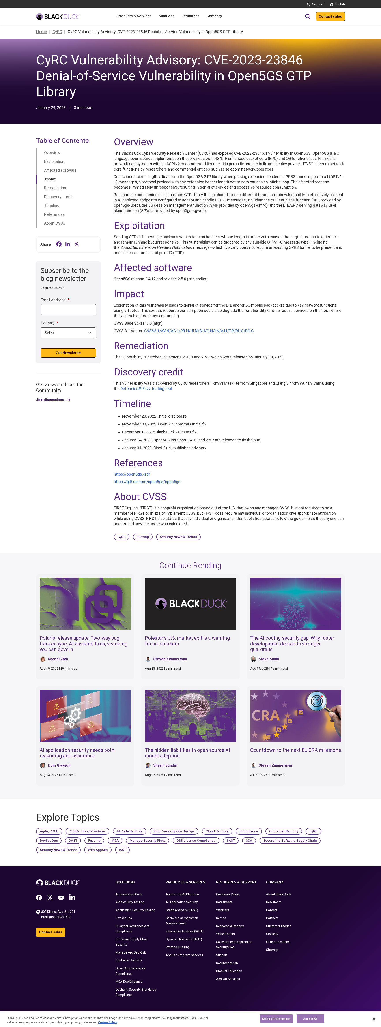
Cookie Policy (107, 1022)
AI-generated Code (129, 894)
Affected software (60, 170)
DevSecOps (49, 841)
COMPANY (274, 882)
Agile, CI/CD (49, 831)
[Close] (374, 1019)
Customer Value (227, 894)
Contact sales (330, 16)
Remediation (55, 188)
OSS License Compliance (196, 841)
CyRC (122, 537)
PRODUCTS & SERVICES (185, 882)
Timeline (51, 205)
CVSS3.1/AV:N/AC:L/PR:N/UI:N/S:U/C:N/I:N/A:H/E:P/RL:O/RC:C (199, 330)
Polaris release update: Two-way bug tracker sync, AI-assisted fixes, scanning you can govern (83, 643)
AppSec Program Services (184, 955)
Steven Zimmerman (170, 659)
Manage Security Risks (147, 841)
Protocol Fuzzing (178, 947)
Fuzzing (143, 537)
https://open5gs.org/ (132, 474)
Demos (221, 918)
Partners (272, 918)
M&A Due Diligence (129, 981)
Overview (52, 152)
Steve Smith (269, 659)
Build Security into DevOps (174, 831)
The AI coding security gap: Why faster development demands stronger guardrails (292, 643)
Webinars (222, 910)
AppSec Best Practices (87, 831)
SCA (249, 841)
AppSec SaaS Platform (182, 894)
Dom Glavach (59, 765)
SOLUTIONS (125, 882)
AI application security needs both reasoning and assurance (77, 753)
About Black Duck (278, 894)
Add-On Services (228, 979)
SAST (231, 841)
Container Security (283, 831)
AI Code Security (129, 831)
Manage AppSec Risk (131, 952)
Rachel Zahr (58, 659)
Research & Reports (230, 926)
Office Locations (278, 942)
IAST (122, 850)
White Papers (225, 934)
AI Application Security (182, 902)
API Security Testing (130, 902)
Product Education (229, 971)
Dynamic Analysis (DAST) (184, 939)
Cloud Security (217, 831)
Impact (50, 179)
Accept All (310, 1018)
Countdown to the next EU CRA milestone (295, 750)
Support (317, 4)
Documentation (227, 963)
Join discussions (50, 400)
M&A (115, 841)
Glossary (272, 934)
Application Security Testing (135, 910)
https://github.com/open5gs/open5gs (147, 481)
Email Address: (55, 300)
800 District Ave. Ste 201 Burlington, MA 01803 (58, 914)
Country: (49, 323)
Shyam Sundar (165, 765)
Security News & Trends (178, 537)
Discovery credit (58, 196)
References (54, 214)
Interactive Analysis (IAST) (185, 931)
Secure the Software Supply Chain (290, 841)
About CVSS (54, 223)
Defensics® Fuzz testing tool (146, 388)
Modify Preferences (276, 1018)
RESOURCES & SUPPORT (236, 882)
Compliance (248, 831)
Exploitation (54, 161)
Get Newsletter (68, 353)
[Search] (307, 16)
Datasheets (224, 902)
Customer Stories (278, 926)
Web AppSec (98, 850)
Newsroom (274, 902)
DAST (73, 841)
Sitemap (272, 950)
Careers (271, 910)
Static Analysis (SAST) (182, 910)
